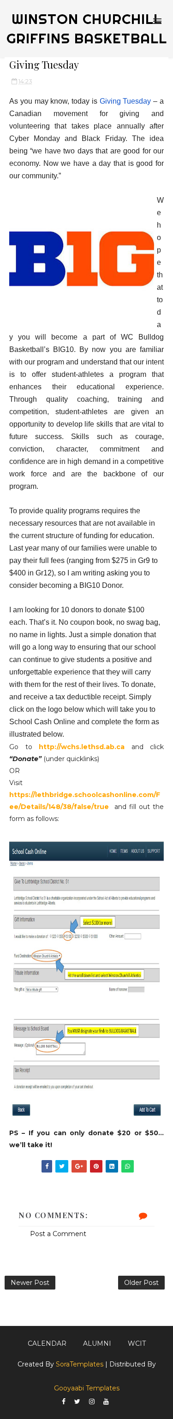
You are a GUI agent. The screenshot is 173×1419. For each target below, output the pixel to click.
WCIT (137, 1343)
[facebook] (64, 1401)
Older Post (141, 1282)
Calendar (47, 1343)
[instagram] (92, 1401)
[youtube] (106, 1401)
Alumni (97, 1343)
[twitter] (77, 1401)
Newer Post (30, 1282)
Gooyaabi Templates (86, 1388)
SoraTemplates (79, 1364)
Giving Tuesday (125, 101)
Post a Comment (58, 1234)
